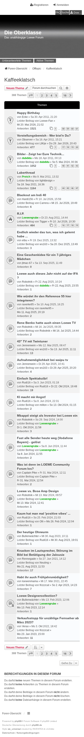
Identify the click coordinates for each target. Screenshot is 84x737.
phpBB (18, 721)
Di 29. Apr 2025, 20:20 (63, 367)
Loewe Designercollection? (37, 595)
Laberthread (26, 172)
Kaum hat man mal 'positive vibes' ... (43, 513)
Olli (42, 521)
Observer (27, 139)
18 (68, 147)
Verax (25, 626)
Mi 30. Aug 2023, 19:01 (64, 540)
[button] (31, 95)
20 (77, 147)
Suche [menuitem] (65, 12)
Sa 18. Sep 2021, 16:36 (31, 184)
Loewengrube (30, 217)
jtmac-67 (27, 263)
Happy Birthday (28, 113)
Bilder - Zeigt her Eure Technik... (40, 154)
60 (72, 128)
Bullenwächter (30, 536)
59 (68, 128)
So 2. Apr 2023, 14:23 (64, 585)
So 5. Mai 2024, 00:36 (65, 162)
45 (68, 188)
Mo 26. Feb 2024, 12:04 (60, 521)
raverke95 (28, 304)
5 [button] (56, 95)
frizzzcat (44, 585)
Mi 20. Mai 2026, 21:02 (30, 124)
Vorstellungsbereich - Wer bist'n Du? (44, 135)
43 (77, 165)
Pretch (26, 176)
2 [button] (42, 95)
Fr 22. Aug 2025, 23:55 (65, 285)
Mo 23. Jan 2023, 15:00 (31, 634)
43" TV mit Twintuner (32, 341)
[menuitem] (76, 12)
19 (72, 147)
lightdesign (46, 180)
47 (77, 188)
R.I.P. (20, 213)
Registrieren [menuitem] (41, 4)
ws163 (43, 244)
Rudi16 (26, 382)
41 (68, 165)
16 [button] (64, 95)
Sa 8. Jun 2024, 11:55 (29, 453)
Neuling (44, 562)
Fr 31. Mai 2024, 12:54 (30, 480)
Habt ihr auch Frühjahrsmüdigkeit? (42, 577)
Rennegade (29, 558)
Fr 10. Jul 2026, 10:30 (62, 221)
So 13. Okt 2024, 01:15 (63, 404)
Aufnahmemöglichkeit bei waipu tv (42, 360)
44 (63, 188)
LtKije (43, 143)
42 (72, 165)
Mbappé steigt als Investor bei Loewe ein (47, 415)
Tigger (43, 221)
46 (72, 188)
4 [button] (51, 95)
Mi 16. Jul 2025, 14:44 (66, 330)
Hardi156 (27, 199)
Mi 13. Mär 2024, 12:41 (30, 502)
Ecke (25, 116)
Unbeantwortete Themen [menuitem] (16, 60)
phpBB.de (37, 725)
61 (77, 128)
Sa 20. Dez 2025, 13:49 (64, 244)
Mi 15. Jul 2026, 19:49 (64, 203)
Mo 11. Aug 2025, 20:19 (31, 312)
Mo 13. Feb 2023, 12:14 (31, 607)
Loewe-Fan (46, 120)
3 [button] (46, 95)
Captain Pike (29, 472)
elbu (24, 240)
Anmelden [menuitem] (63, 4)
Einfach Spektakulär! (32, 378)
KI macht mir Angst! (31, 397)
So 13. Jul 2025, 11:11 (63, 349)
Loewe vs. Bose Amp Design (38, 491)
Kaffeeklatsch (19, 80)
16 (63, 225)
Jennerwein (29, 345)
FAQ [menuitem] (58, 12)
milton (43, 404)
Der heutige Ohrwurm (32, 532)
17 (63, 147)
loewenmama (30, 581)
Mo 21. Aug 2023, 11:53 (31, 566)
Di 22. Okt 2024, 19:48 (64, 386)
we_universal (14, 729)
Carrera (44, 203)
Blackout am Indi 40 (31, 195)
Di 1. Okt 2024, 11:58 (29, 427)
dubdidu (27, 158)
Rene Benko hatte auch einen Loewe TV (46, 322)
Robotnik (27, 281)
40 (63, 165)
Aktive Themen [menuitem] (45, 60)
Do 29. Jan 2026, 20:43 (62, 143)
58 (63, 128)
